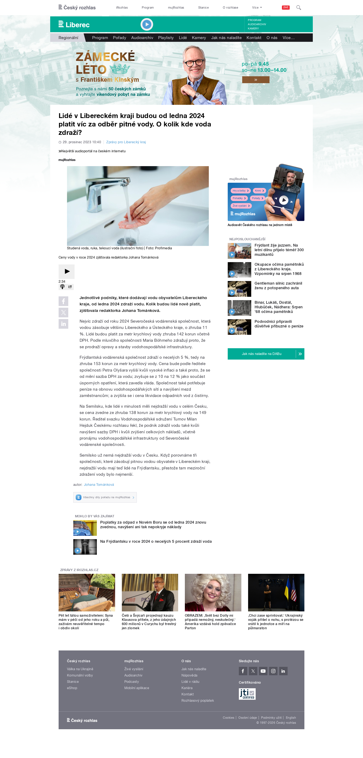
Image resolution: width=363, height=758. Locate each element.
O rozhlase (230, 7)
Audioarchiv (257, 24)
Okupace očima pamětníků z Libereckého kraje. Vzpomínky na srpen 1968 (279, 269)
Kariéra (187, 688)
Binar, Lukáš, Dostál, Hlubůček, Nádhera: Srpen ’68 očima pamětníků (279, 307)
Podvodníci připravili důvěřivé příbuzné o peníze (279, 323)
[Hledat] (298, 7)
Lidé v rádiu (191, 682)
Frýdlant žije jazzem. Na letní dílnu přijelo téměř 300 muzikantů (279, 250)
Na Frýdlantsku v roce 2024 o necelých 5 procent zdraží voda (156, 541)
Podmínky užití (271, 717)
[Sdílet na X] (63, 312)
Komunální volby (80, 675)
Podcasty (131, 682)
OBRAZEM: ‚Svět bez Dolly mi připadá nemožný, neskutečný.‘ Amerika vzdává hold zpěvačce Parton (210, 621)
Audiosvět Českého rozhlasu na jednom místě (260, 225)
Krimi (258, 190)
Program (148, 7)
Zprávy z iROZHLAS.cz (79, 570)
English (291, 717)
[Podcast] (62, 287)
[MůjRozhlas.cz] (67, 160)
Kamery (253, 28)
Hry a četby (239, 190)
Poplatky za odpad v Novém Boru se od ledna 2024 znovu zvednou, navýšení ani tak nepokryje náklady (153, 524)
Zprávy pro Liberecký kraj (126, 142)
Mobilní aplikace (136, 688)
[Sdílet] (70, 287)
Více (289, 37)
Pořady (119, 37)
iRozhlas (122, 7)
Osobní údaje (247, 717)
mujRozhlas (176, 7)
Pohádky (238, 198)
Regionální (68, 37)
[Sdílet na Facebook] (63, 301)
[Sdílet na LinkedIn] (63, 324)
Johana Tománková (99, 485)
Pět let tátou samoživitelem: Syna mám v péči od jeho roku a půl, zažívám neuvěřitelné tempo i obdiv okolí (86, 621)
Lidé (183, 37)
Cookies (228, 717)
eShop (72, 688)
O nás (272, 37)
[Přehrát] (67, 271)
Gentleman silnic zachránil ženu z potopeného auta (278, 285)
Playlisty (166, 37)
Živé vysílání (240, 205)
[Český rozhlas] (77, 7)
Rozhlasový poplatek (198, 701)
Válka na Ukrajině (80, 669)
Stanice (203, 7)
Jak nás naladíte (226, 37)
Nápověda (189, 675)
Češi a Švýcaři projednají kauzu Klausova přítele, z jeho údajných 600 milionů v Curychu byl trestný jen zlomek (149, 621)
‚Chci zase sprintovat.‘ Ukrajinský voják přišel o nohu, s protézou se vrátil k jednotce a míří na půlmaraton (276, 621)
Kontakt (254, 37)
